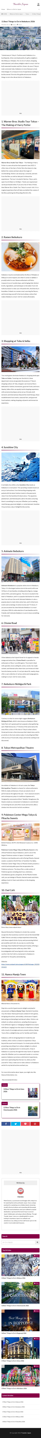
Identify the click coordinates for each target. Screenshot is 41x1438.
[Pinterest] (35, 1124)
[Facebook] (6, 1124)
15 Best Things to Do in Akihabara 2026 (14, 1388)
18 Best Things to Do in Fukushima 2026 (13, 1421)
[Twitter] (15, 1124)
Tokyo (27, 14)
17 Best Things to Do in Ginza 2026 (12, 1361)
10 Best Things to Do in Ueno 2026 (13, 1090)
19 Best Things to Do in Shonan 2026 (12, 1412)
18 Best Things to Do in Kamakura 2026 (13, 1407)
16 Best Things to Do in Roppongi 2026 (13, 1333)
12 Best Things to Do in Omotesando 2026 (11, 1109)
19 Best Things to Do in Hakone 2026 (12, 1402)
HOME (5, 14)
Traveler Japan (26, 1433)
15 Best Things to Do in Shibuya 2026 (13, 1278)
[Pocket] (25, 1124)
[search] (37, 1242)
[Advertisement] (20, 96)
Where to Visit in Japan (14, 9)
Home (3, 9)
